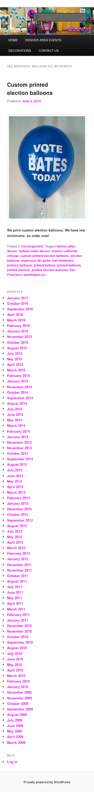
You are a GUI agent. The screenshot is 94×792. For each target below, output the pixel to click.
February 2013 (18, 497)
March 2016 (16, 319)
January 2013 (17, 503)
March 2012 (16, 547)
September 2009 (20, 709)
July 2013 (14, 469)
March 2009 (16, 742)
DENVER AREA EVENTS (43, 40)
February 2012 (18, 553)
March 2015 (16, 369)
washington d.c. (35, 274)
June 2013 (15, 475)
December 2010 (19, 625)
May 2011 (14, 597)
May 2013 (14, 481)
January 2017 (17, 297)
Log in (12, 761)
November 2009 (19, 697)
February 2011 (18, 614)
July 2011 (14, 586)
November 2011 (19, 570)
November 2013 (19, 447)
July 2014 (14, 408)
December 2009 (19, 692)
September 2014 (20, 397)
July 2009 (14, 720)
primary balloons (19, 265)
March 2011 (16, 609)
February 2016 (18, 325)
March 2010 (16, 675)
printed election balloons (50, 270)
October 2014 (17, 392)
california (70, 251)
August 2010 (17, 647)
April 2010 (15, 670)
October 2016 (17, 303)
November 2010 (19, 631)
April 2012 (15, 542)
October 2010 (17, 636)
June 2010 (15, 659)
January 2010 (17, 686)
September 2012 (20, 520)
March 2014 (16, 425)
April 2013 (15, 486)
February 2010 (18, 681)
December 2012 (19, 508)
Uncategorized (32, 246)
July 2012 (14, 531)
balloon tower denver (34, 251)
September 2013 (20, 458)
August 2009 (17, 714)
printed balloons (69, 265)
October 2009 (17, 703)
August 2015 (17, 347)
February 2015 (18, 375)
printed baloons (18, 270)
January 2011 (17, 620)
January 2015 (17, 381)
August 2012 (17, 525)
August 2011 (17, 581)
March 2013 (16, 492)
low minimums (63, 260)
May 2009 (14, 731)
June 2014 (15, 414)
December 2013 (19, 442)
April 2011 (15, 603)
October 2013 (17, 453)
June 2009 (15, 725)
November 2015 (19, 336)
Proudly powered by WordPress (47, 782)
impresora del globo (36, 260)
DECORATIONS (19, 50)
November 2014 (19, 386)
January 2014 (17, 436)
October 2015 (17, 342)
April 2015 (15, 364)
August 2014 (17, 403)
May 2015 (14, 358)
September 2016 (20, 308)
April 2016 (15, 314)
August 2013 (17, 464)
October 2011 (17, 575)
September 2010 (20, 642)
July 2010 (14, 653)
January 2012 (17, 558)
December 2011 (19, 564)
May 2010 (14, 664)
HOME (13, 40)
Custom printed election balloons (30, 88)
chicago (13, 255)
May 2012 (14, 536)
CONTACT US (49, 50)
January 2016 (17, 331)
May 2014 (14, 419)
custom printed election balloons (44, 255)
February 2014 (18, 431)
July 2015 (14, 353)
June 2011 (15, 592)
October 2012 (17, 514)
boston (57, 251)
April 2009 (15, 736)
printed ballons (45, 265)
